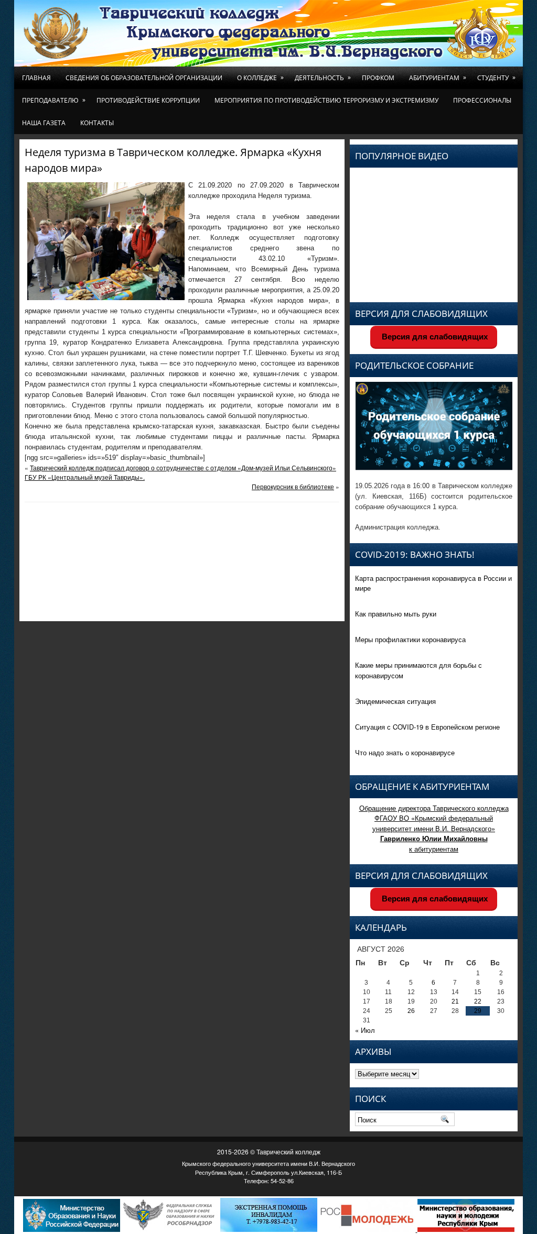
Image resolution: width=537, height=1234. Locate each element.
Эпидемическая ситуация (395, 701)
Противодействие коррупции (148, 100)
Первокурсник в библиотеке (293, 486)
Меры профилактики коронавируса (410, 639)
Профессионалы (482, 100)
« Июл (365, 1030)
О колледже (260, 77)
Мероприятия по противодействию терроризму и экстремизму (326, 100)
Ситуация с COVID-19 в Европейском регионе (427, 727)
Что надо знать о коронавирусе (405, 752)
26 (411, 1011)
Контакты (97, 122)
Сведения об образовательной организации (144, 77)
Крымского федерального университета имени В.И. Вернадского (268, 1163)
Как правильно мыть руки (395, 614)
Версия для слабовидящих (434, 336)
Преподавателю (53, 100)
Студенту (496, 77)
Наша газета (44, 122)
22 (477, 1001)
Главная (36, 77)
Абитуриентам (437, 77)
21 (455, 1001)
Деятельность (323, 77)
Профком (378, 77)
